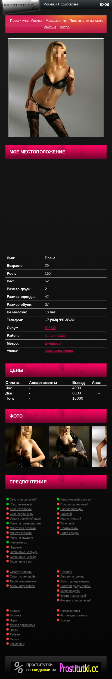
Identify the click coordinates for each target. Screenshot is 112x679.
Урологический (70, 518)
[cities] (61, 4)
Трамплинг (17, 644)
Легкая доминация (22, 624)
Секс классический (23, 499)
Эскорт (65, 620)
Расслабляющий (71, 509)
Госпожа (15, 615)
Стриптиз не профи (23, 576)
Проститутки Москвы (26, 21)
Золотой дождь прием (75, 586)
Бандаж (15, 610)
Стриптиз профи (21, 571)
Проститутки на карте (86, 21)
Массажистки (56, 21)
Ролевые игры (70, 610)
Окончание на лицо (23, 556)
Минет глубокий (21, 533)
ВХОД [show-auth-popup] (104, 5)
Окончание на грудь (24, 552)
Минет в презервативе (25, 523)
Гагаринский (55, 336)
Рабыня (15, 634)
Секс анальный (21, 504)
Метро (65, 27)
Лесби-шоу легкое (22, 586)
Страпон (66, 571)
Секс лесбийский (21, 514)
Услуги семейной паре (25, 518)
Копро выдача (70, 590)
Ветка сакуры (69, 533)
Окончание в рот (21, 561)
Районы (50, 27)
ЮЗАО (50, 328)
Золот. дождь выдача (74, 581)
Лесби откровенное (23, 581)
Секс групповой (21, 509)
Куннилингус (18, 542)
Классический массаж (75, 499)
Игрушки (16, 547)
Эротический (69, 528)
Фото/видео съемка (73, 615)
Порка (14, 629)
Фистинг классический (75, 600)
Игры (13, 620)
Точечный (67, 523)
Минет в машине (21, 537)
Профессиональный (74, 504)
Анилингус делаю (72, 576)
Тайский (66, 514)
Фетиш (14, 639)
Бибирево (53, 343)
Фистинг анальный (73, 595)
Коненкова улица (59, 351)
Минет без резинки (23, 528)
